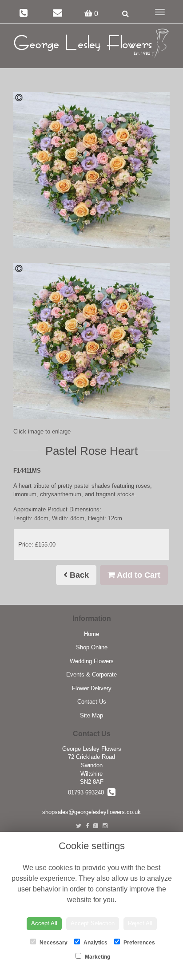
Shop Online (91, 647)
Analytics (94, 943)
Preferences (138, 943)
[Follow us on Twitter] (78, 825)
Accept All (44, 923)
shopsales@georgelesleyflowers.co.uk (91, 812)
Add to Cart (137, 575)
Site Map (91, 715)
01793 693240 (87, 792)
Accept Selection (93, 923)
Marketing (97, 957)
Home (91, 634)
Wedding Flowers (92, 661)
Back (78, 575)
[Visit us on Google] (95, 825)
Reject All (140, 923)
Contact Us (91, 701)
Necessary (53, 943)
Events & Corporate (91, 674)
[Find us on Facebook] (87, 825)
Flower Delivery (91, 688)
